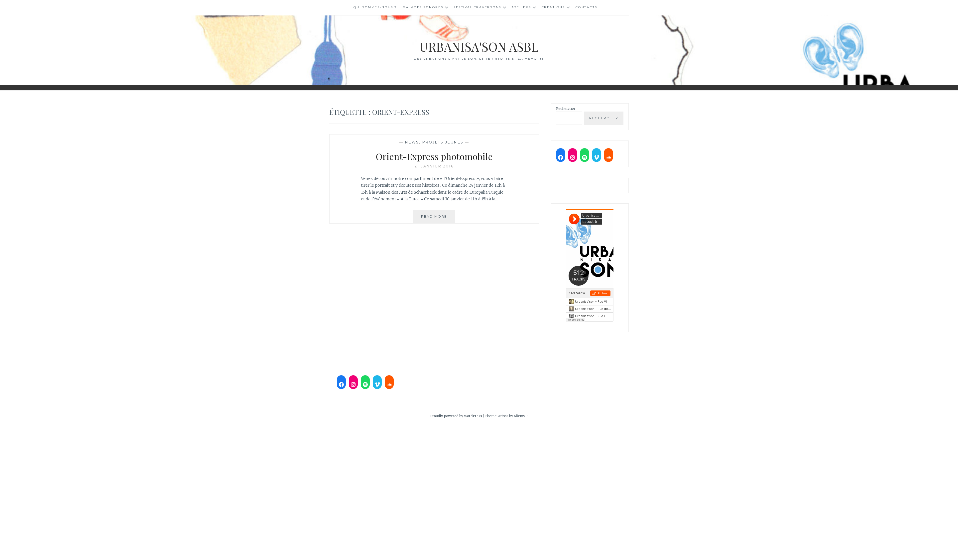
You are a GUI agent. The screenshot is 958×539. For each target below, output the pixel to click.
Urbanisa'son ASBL (479, 46)
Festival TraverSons (477, 7)
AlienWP (520, 416)
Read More (438, 218)
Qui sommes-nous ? (375, 7)
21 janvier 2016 (434, 166)
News (412, 142)
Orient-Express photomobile (434, 156)
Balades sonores (423, 7)
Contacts (586, 7)
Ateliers (521, 7)
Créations (553, 7)
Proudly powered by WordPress (456, 416)
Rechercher (565, 109)
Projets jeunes (443, 142)
